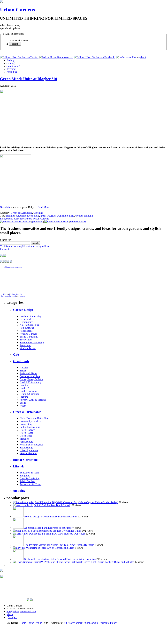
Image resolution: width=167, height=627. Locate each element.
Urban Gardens (17, 10)
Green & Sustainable (21, 212)
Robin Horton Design (31, 622)
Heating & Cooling (29, 394)
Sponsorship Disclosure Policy (101, 622)
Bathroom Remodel (8, 296)
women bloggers (65, 215)
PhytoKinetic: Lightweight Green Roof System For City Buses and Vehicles (95, 562)
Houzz (5, 294)
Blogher (10, 215)
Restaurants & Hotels (30, 484)
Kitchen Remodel (15, 294)
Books (23, 370)
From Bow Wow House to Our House (65, 533)
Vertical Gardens (28, 453)
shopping (19, 490)
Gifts (16, 354)
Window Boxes (28, 348)
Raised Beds (26, 330)
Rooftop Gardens (28, 333)
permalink (37, 221)
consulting (12, 71)
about (143, 57)
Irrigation (24, 438)
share (27, 221)
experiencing (13, 66)
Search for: (5, 239)
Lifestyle (18, 466)
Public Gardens (27, 481)
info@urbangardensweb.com (21, 611)
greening (11, 69)
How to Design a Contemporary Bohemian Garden (50, 516)
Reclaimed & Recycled (31, 444)
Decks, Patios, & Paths (31, 379)
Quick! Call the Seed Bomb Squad (52, 505)
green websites (48, 215)
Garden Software (28, 391)
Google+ (12, 617)
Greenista (5, 207)
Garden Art (25, 388)
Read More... (44, 207)
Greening (38, 212)
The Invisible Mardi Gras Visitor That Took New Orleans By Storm (59, 544)
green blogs (33, 215)
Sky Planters (26, 339)
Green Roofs (26, 432)
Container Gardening (30, 316)
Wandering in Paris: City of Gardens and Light (50, 547)
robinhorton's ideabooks (13, 267)
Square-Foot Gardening (32, 342)
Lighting (24, 396)
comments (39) (78, 221)
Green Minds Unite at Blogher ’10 (28, 79)
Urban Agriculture (29, 450)
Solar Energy (26, 447)
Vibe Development (73, 622)
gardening (21, 215)
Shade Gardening (29, 336)
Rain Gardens (27, 327)
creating (11, 63)
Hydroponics (26, 322)
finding (10, 60)
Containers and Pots (30, 376)
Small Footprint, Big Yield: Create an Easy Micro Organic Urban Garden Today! (76, 502)
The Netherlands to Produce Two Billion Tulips (56, 530)
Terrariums (25, 345)
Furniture (24, 385)
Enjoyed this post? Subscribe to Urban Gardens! (25, 218)
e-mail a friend (60, 221)
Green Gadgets (27, 430)
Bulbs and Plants (28, 373)
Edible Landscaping (30, 427)
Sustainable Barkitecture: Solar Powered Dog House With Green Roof (60, 559)
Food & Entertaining (30, 382)
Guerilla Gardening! (30, 478)
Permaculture (26, 441)
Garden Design (23, 309)
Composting (26, 424)
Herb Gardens (27, 319)
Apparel (24, 367)
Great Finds (21, 361)
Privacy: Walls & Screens (33, 399)
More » (22, 296)
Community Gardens (30, 421)
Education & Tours (29, 472)
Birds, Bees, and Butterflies (34, 418)
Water (23, 405)
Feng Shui (25, 475)
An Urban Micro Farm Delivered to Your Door (48, 527)
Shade (23, 402)
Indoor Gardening (25, 459)
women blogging (84, 215)
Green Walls (26, 435)
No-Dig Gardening (29, 325)
